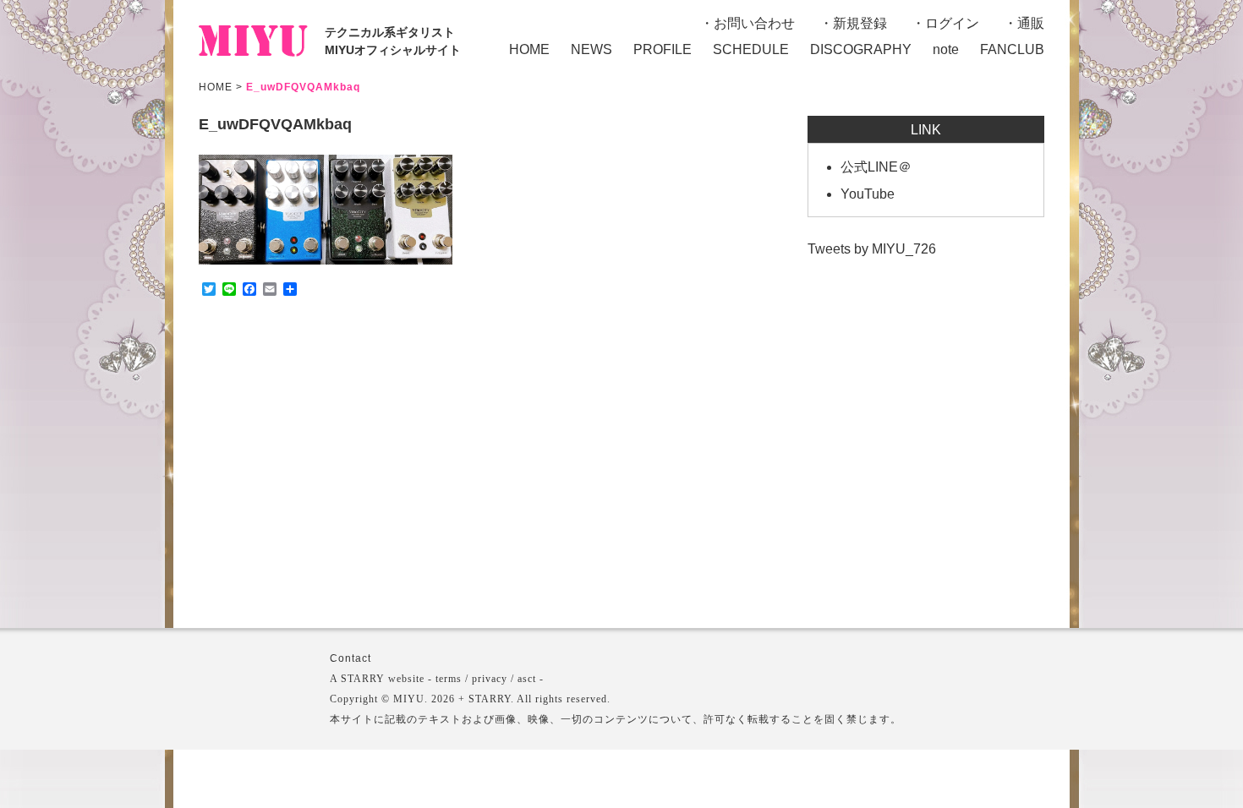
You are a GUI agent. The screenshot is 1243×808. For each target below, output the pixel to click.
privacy (489, 679)
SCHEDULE (751, 49)
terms (448, 679)
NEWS (591, 49)
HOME (529, 49)
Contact (350, 658)
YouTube (868, 194)
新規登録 (860, 23)
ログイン (952, 23)
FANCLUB (1012, 49)
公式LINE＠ (876, 167)
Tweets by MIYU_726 (872, 249)
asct (526, 679)
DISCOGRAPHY (861, 49)
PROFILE (662, 49)
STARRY (363, 679)
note (946, 49)
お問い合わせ (754, 23)
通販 (1030, 23)
